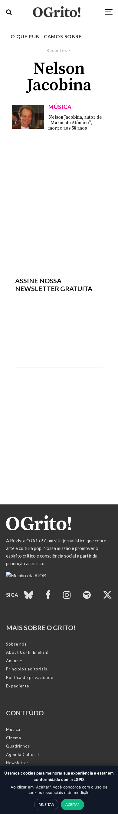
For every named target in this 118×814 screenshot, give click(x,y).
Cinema (13, 737)
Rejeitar (46, 804)
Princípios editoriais (26, 668)
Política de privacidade (29, 677)
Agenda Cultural (22, 754)
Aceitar (72, 804)
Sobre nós (16, 644)
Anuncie (14, 660)
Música (59, 106)
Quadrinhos (18, 746)
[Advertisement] (59, 199)
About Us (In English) (27, 652)
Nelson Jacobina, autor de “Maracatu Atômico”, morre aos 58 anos (75, 123)
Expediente (17, 685)
